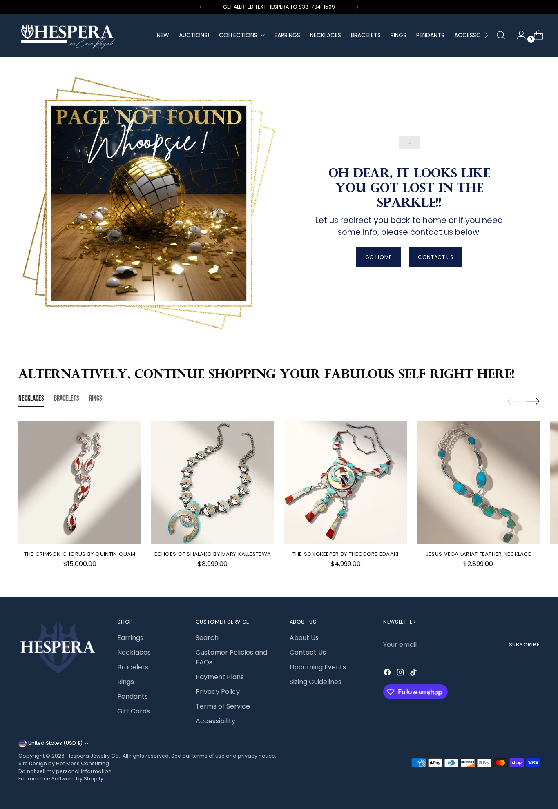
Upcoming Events (318, 667)
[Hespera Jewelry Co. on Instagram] (401, 673)
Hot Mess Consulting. (83, 763)
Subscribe (524, 644)
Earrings (130, 637)
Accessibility (215, 721)
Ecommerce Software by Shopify (60, 778)
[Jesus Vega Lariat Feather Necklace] (478, 482)
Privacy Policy (218, 691)
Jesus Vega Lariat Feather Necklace (478, 554)
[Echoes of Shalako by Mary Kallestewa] (212, 482)
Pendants (132, 696)
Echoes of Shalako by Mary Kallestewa (212, 554)
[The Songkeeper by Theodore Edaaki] (345, 482)
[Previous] (201, 7)
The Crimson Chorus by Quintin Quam (80, 554)
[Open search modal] (501, 35)
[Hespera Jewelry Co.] (81, 35)
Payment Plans (220, 677)
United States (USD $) (55, 743)
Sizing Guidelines (315, 681)
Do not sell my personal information (65, 771)
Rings (125, 681)
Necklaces (134, 652)
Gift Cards (133, 711)
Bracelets (132, 667)
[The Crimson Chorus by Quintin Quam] (79, 482)
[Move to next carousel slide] (533, 401)
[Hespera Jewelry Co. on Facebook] (388, 673)
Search (207, 637)
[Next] (357, 7)
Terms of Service (223, 706)
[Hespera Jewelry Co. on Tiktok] (414, 673)
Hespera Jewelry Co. (93, 755)
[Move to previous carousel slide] (514, 401)
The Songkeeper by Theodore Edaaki (345, 554)
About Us (304, 637)
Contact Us (308, 652)
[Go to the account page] (518, 35)
